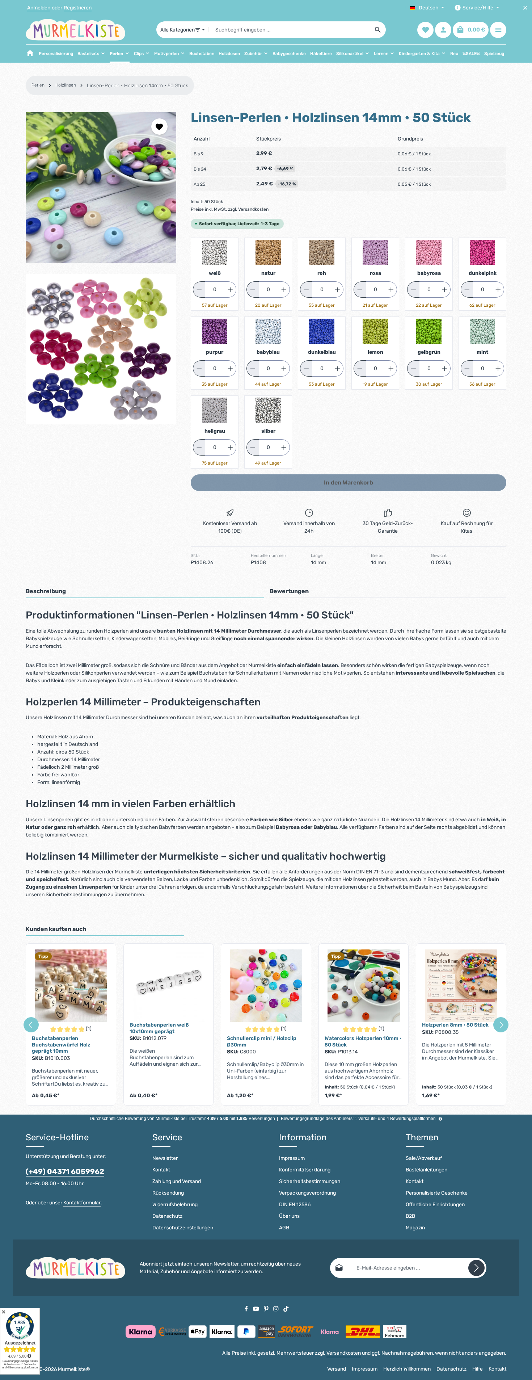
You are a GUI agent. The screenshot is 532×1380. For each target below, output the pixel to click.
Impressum (292, 1158)
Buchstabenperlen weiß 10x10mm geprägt (159, 1028)
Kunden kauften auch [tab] (56, 929)
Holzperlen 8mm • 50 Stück (455, 1025)
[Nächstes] (500, 1024)
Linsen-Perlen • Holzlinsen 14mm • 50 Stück (137, 86)
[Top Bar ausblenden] (525, 8)
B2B (410, 1216)
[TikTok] (286, 1308)
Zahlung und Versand (176, 1181)
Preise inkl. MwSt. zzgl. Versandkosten (230, 209)
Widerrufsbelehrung (175, 1204)
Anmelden (38, 8)
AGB (284, 1228)
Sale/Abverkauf (424, 1158)
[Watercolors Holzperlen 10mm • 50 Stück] (364, 985)
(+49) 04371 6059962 (65, 1171)
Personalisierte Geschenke (437, 1193)
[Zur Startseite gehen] (75, 30)
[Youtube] (256, 1308)
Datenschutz (167, 1216)
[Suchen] (378, 29)
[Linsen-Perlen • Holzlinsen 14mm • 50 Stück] (101, 187)
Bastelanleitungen (426, 1170)
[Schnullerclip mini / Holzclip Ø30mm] (266, 985)
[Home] (30, 54)
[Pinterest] (266, 1308)
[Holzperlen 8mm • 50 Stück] (461, 985)
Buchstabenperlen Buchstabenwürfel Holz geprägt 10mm (61, 1044)
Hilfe (477, 1369)
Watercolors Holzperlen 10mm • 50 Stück (363, 1041)
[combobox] (289, 29)
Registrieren (78, 8)
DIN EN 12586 (295, 1204)
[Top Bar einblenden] (498, 30)
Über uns (289, 1216)
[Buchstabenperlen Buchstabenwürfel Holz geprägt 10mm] (71, 985)
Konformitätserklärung (304, 1170)
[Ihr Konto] (443, 30)
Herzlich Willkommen (407, 1369)
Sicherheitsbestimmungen (309, 1181)
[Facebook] (246, 1308)
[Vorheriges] (31, 1024)
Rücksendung (168, 1193)
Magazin (415, 1228)
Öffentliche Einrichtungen (435, 1204)
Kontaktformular (82, 1203)
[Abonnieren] (476, 1268)
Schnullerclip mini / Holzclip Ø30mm (261, 1041)
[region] (100, 268)
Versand (336, 1369)
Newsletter (165, 1158)
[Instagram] (276, 1308)
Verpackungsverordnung (307, 1193)
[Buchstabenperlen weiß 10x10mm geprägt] (169, 985)
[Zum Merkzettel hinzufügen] (159, 126)
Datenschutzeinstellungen (182, 1228)
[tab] (145, 591)
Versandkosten (343, 1353)
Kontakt (161, 1170)
